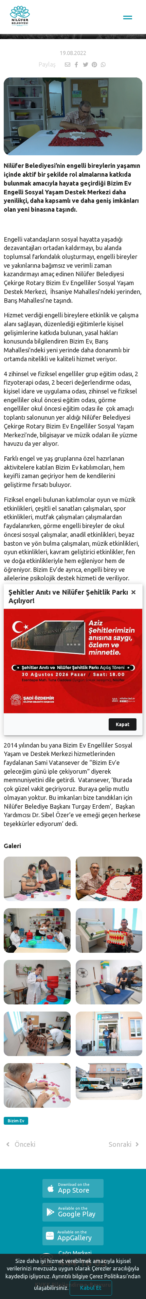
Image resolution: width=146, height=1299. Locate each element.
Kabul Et (91, 1288)
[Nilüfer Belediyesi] (20, 17)
